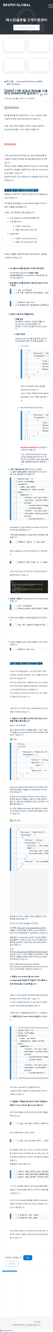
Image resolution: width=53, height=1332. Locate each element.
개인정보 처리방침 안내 (23, 1322)
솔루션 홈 (8, 81)
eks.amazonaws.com (34, 928)
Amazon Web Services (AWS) (30, 81)
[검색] (38, 27)
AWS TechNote (13, 84)
